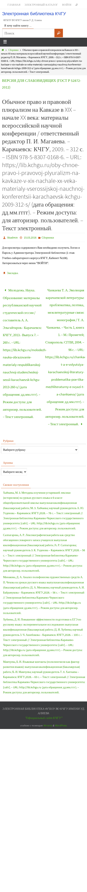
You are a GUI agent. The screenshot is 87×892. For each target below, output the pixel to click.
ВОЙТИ (66, 4)
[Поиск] (58, 33)
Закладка (12, 273)
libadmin (12, 237)
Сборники (13, 49)
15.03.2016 (30, 237)
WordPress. (61, 702)
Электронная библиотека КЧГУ (34, 13)
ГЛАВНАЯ (13, 4)
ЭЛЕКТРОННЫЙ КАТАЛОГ (41, 4)
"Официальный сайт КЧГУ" (43, 694)
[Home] (2, 49)
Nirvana (47, 702)
